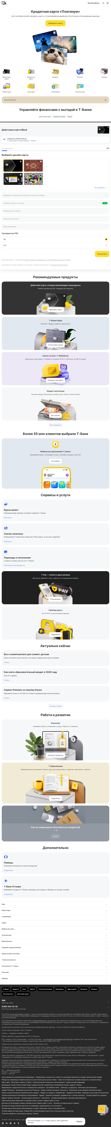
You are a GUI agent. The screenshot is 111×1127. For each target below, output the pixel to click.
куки (42, 1120)
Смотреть (8, 518)
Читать (6, 662)
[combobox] (55, 195)
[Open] (106, 195)
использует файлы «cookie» (20, 1014)
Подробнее (8, 870)
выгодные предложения (59, 265)
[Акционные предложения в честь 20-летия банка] (103, 1110)
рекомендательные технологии (44, 1020)
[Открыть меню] (107, 3)
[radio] (13, 166)
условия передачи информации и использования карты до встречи (46, 260)
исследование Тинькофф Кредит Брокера (58, 1039)
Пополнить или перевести (14, 565)
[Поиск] (103, 3)
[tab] (45, 116)
